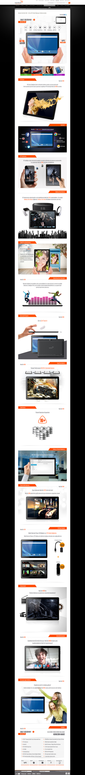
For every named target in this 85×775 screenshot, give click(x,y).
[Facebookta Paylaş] (64, 14)
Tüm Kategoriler (50, 2)
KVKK (36, 0)
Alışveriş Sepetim (67, 0)
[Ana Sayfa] (19, 4)
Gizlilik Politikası (52, 0)
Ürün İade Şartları (41, 0)
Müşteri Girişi (62, 0)
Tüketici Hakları (47, 0)
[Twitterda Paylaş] (65, 14)
